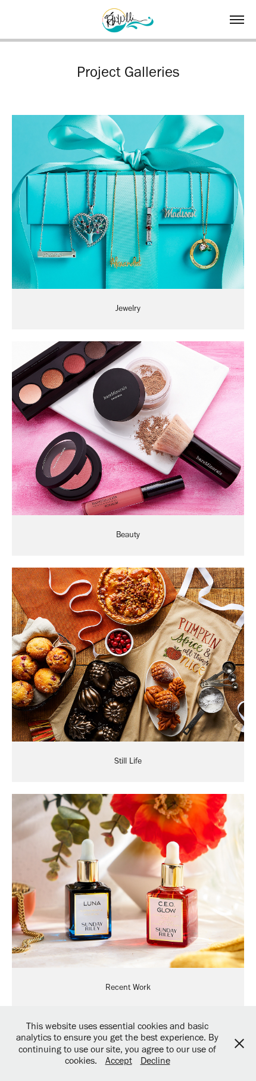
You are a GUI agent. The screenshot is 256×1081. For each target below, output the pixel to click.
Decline (155, 1060)
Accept (118, 1060)
